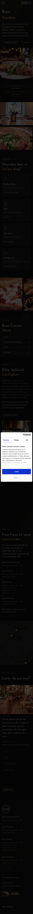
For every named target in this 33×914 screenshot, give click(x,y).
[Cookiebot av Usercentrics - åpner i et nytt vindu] (23, 435)
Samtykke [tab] (6, 440)
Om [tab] (27, 440)
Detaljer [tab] (16, 440)
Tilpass (15, 477)
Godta (17, 471)
